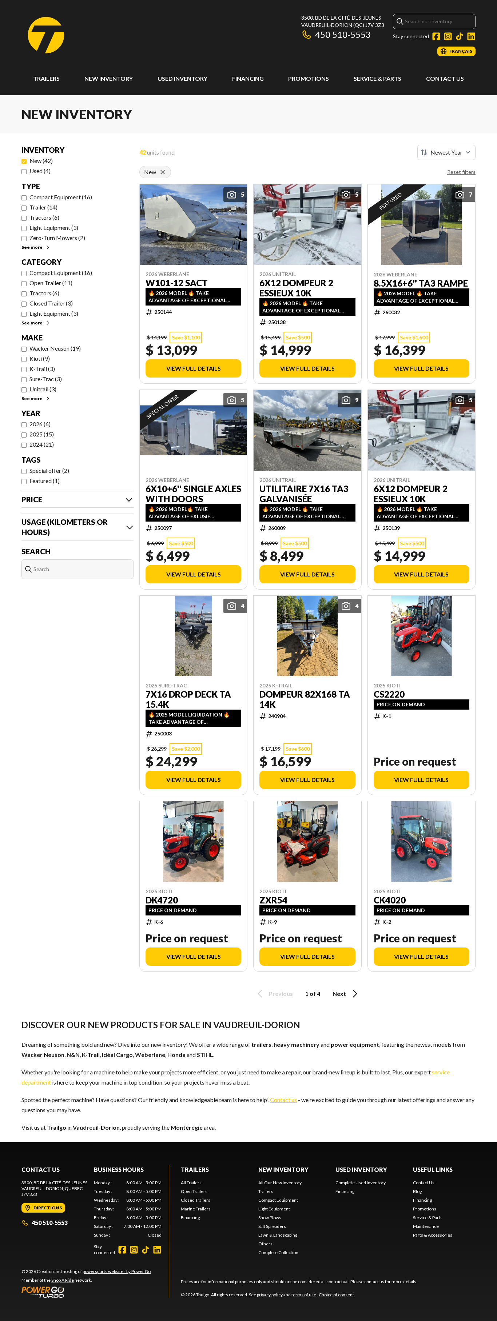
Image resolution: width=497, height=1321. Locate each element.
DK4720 (162, 900)
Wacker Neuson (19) (55, 348)
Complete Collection (278, 1252)
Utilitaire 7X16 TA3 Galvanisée (304, 494)
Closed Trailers (195, 1200)
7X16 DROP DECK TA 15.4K (188, 699)
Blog (417, 1191)
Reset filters (461, 172)
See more (32, 247)
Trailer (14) (43, 207)
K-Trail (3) (42, 368)
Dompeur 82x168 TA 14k (304, 699)
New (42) (41, 160)
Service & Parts (377, 78)
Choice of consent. (337, 1294)
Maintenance (426, 1226)
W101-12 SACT (177, 283)
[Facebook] (436, 36)
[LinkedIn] (471, 36)
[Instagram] (448, 36)
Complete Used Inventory (360, 1182)
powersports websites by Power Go (117, 1271)
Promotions (308, 78)
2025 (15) (41, 434)
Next (339, 993)
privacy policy (270, 1294)
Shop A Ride (62, 1280)
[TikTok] (459, 36)
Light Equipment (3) (53, 227)
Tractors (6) (44, 217)
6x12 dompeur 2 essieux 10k (296, 288)
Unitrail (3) (42, 389)
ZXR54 (273, 900)
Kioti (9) (39, 358)
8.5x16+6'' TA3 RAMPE (421, 283)
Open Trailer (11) (50, 282)
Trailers (46, 78)
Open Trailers (194, 1191)
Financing (248, 78)
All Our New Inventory (280, 1182)
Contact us (283, 1099)
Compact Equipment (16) (60, 196)
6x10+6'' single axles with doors (193, 494)
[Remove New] (162, 172)
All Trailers (191, 1182)
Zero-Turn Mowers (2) (57, 237)
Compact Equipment (278, 1200)
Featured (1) (44, 480)
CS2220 (389, 694)
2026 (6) (40, 423)
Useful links (433, 1169)
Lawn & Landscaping (277, 1235)
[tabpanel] (128, 1209)
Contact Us (445, 78)
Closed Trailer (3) (51, 303)
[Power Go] (86, 1292)
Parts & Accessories (432, 1235)
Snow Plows (269, 1217)
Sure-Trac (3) (45, 378)
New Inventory (108, 78)
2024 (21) (41, 444)
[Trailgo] (46, 35)
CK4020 (390, 900)
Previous (281, 993)
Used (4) (40, 170)
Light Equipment (274, 1209)
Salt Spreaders (272, 1226)
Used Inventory (182, 78)
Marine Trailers (196, 1209)
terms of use (303, 1294)
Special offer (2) (49, 470)
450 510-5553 (343, 34)
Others (265, 1243)
